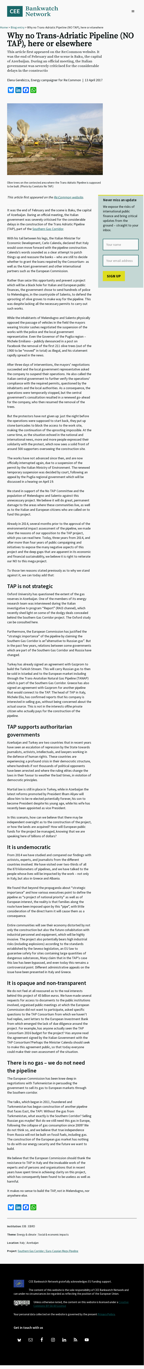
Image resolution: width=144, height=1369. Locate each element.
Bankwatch (35, 11)
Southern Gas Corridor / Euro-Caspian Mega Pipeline (48, 1251)
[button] (134, 11)
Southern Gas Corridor (47, 229)
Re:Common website (68, 197)
